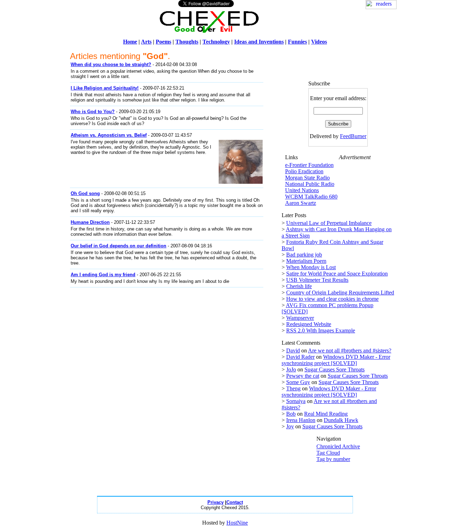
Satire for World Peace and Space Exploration (337, 274)
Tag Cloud (328, 453)
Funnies (297, 42)
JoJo (291, 369)
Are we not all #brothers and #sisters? (349, 350)
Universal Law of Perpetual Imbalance (329, 223)
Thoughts (186, 42)
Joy (290, 426)
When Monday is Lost (311, 267)
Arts (146, 42)
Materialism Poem (306, 261)
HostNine (237, 523)
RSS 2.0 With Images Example (320, 330)
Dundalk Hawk (341, 420)
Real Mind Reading (326, 414)
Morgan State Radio (307, 178)
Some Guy (298, 382)
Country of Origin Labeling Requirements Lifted (340, 293)
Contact (234, 502)
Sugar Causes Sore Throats (334, 369)
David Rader (300, 357)
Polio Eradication (304, 171)
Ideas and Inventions (259, 42)
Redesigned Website (308, 324)
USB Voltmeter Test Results (317, 280)
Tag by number (333, 459)
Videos (319, 42)
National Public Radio (309, 184)
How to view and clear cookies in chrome (332, 299)
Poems (163, 42)
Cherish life (299, 286)
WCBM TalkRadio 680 (311, 197)
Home (130, 42)
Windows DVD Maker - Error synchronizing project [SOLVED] (336, 360)
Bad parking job (304, 255)
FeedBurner (353, 136)
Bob (291, 414)
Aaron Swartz (300, 203)
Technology (216, 42)
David (293, 350)
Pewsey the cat (302, 376)
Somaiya (296, 401)
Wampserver (300, 318)
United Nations (302, 190)
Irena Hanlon (300, 420)
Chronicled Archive (338, 446)
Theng (293, 388)
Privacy (215, 502)
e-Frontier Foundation (309, 165)
